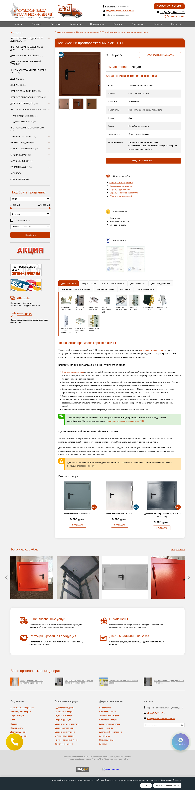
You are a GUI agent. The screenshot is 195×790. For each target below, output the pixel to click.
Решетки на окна (21, 167)
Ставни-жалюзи (20, 155)
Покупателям (97, 24)
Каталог (18, 24)
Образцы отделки (19, 179)
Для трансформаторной (110, 732)
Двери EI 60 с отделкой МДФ (26, 56)
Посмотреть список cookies (167, 785)
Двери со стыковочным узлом (28, 97)
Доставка (56, 24)
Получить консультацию (143, 161)
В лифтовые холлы (108, 712)
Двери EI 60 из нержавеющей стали (25, 63)
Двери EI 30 (18, 85)
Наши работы (16, 728)
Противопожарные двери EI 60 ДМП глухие (26, 39)
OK (146, 785)
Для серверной (106, 728)
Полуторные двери (64, 712)
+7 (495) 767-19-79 (172, 12)
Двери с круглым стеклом (67, 724)
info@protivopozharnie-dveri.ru (120, 11)
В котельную (105, 708)
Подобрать (30, 235)
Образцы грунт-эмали (119, 189)
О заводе (36, 24)
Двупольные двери (63, 716)
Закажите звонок (176, 16)
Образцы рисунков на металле (123, 193)
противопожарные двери (151, 350)
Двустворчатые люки (24, 121)
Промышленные (106, 740)
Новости (157, 24)
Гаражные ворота (21, 161)
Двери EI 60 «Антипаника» (25, 91)
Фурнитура (15, 173)
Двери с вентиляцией (24, 103)
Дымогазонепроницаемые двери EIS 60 (28, 71)
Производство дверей (20, 712)
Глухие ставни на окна (24, 149)
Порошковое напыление (120, 186)
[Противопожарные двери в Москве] (31, 9)
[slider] (11, 208)
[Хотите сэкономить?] (30, 251)
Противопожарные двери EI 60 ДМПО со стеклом (26, 48)
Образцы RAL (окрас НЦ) (121, 182)
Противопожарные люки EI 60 (28, 109)
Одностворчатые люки (25, 116)
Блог (12, 720)
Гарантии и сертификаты (22, 708)
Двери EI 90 (17, 79)
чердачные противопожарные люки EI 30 (125, 421)
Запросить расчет (169, 6)
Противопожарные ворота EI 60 (27, 129)
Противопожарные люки (66, 740)
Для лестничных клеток (110, 724)
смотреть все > (178, 549)
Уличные (103, 744)
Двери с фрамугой (63, 720)
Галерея (117, 24)
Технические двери (23, 136)
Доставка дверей (18, 732)
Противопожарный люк (73, 372)
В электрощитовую (108, 720)
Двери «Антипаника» (64, 728)
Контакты (176, 24)
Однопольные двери (64, 708)
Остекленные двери (64, 736)
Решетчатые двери (22, 143)
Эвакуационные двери (109, 716)
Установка (75, 24)
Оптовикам (137, 24)
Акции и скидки (17, 716)
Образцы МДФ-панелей (120, 196)
